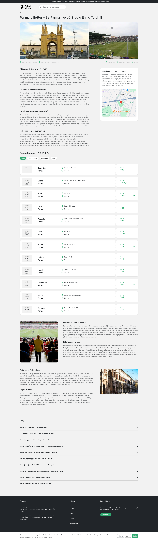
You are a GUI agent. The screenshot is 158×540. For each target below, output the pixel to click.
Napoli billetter (117, 330)
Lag (123, 7)
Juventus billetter (128, 326)
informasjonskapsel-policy (45, 537)
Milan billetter (106, 330)
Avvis (127, 536)
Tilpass (121, 536)
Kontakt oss (105, 514)
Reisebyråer (134, 7)
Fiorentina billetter (131, 330)
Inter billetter (67, 328)
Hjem (119, 7)
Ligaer (127, 7)
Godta (135, 536)
